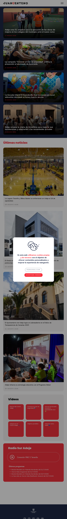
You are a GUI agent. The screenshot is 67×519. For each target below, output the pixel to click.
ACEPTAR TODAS (33, 275)
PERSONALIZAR (33, 270)
